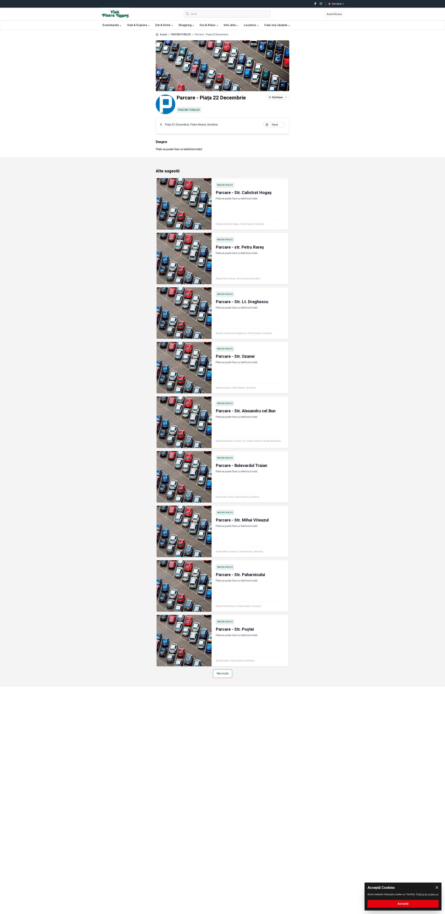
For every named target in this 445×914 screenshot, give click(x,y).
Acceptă (403, 903)
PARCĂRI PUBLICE (181, 34)
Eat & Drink (163, 25)
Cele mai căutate (276, 25)
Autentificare (334, 14)
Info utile (230, 25)
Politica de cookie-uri (427, 894)
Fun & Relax (208, 25)
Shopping (185, 25)
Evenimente (111, 25)
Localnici (250, 25)
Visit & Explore (137, 25)
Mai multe (223, 673)
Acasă (163, 34)
